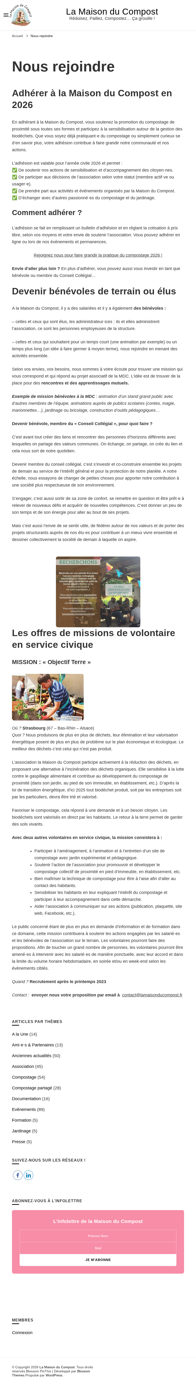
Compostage (24, 1077)
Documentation (26, 1098)
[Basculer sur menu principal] (6, 15)
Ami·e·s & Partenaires (33, 1045)
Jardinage (21, 1131)
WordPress (54, 1375)
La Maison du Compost (112, 11)
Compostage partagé (32, 1088)
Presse (18, 1141)
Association (23, 1066)
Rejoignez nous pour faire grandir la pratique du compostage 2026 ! (98, 255)
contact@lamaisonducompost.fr (152, 995)
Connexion (22, 1332)
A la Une (20, 1034)
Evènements (24, 1109)
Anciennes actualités (31, 1055)
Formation (21, 1120)
